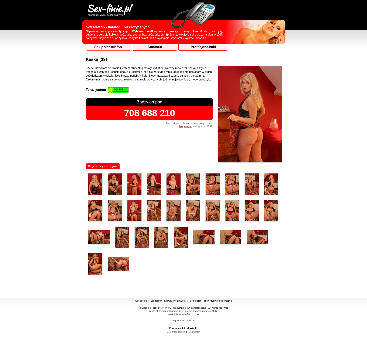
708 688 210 (149, 113)
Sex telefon (141, 300)
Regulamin (185, 126)
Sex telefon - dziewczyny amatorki (168, 300)
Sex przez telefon (108, 47)
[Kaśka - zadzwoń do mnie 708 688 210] (250, 161)
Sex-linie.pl (109, 8)
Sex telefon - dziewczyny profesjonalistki (211, 300)
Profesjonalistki (203, 47)
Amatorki (154, 47)
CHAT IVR (190, 320)
